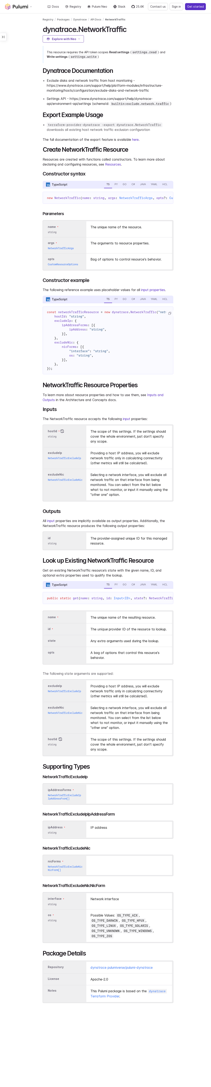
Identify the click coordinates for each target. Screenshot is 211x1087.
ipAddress (55, 827)
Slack (121, 6)
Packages (63, 19)
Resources (113, 164)
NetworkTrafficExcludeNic (65, 479)
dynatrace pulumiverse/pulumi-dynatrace (121, 967)
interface (55, 899)
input (126, 419)
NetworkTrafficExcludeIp (64, 458)
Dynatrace (80, 19)
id (49, 538)
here (135, 139)
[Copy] (169, 313)
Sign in (176, 6)
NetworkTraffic (115, 19)
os (49, 915)
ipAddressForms (59, 790)
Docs (55, 6)
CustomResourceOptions (63, 264)
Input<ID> (122, 598)
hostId (52, 431)
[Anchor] (130, 28)
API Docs (95, 19)
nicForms (54, 861)
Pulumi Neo (99, 6)
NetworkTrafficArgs (136, 198)
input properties (153, 290)
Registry (75, 6)
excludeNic (56, 474)
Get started (195, 6)
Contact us (158, 6)
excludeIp (55, 453)
